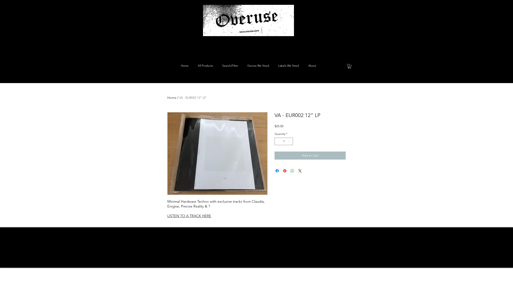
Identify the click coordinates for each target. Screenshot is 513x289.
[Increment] (289, 141)
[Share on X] (300, 170)
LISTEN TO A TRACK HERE (189, 216)
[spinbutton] (283, 141)
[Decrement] (277, 141)
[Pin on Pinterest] (284, 170)
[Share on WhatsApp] (292, 170)
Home (171, 98)
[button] (349, 66)
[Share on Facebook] (277, 170)
